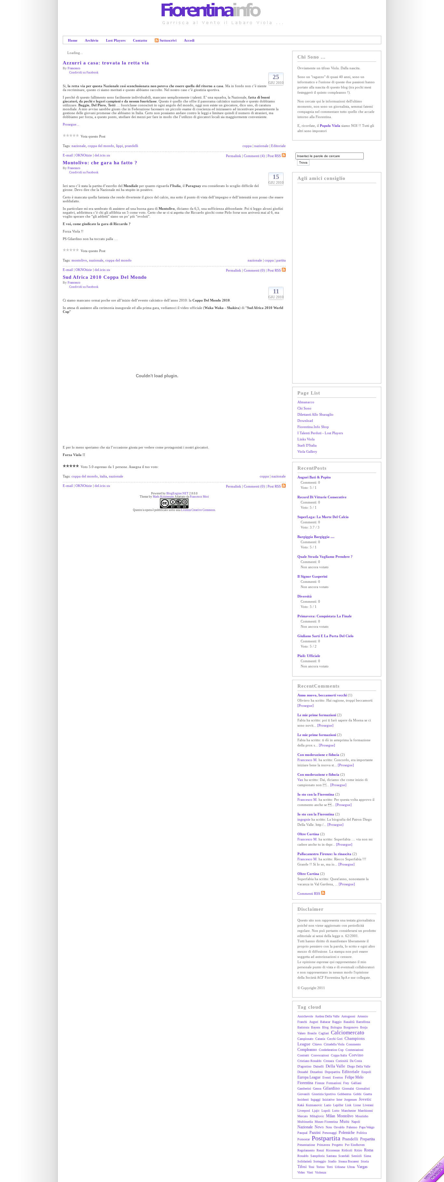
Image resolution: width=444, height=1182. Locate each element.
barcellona (363, 1022)
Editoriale (278, 146)
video (301, 1172)
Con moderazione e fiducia (318, 755)
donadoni (316, 1072)
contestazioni (354, 1050)
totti (330, 1167)
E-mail (68, 155)
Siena (367, 1156)
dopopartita (332, 1072)
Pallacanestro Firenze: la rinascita (324, 854)
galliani (356, 1083)
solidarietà (304, 1161)
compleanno (307, 1049)
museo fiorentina (326, 1121)
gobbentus (344, 1094)
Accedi (189, 40)
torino (320, 1167)
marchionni (365, 1110)
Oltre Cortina (308, 834)
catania (320, 1039)
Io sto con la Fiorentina (315, 794)
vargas (362, 1166)
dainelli (318, 1066)
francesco (74, 68)
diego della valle (358, 1066)
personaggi (329, 1133)
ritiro (358, 1150)
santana (331, 1156)
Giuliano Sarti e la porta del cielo (325, 636)
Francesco (74, 282)
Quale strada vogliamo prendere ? (325, 556)
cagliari (324, 1033)
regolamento (306, 1150)
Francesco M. (307, 760)
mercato (302, 1116)
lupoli (325, 1110)
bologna (336, 1027)
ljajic (316, 1110)
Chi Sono (304, 408)
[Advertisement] (323, 282)
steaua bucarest (348, 1161)
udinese (340, 1167)
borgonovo (351, 1027)
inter (339, 1099)
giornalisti (363, 1088)
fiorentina (305, 1083)
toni (311, 1167)
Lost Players (115, 40)
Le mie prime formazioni (316, 715)
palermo (351, 1127)
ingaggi (315, 1099)
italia (103, 476)
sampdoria (317, 1156)
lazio (327, 1105)
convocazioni (320, 1055)
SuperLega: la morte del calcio (323, 517)
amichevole (305, 1016)
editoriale (350, 1071)
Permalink (233, 156)
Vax (300, 780)
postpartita (326, 1138)
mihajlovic (317, 1116)
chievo (317, 1044)
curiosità (342, 1061)
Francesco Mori (199, 496)
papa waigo (366, 1127)
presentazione (306, 1145)
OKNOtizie (83, 155)
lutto (335, 1110)
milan (330, 1116)
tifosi (302, 1166)
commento (353, 1044)
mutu (344, 1121)
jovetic (365, 1099)
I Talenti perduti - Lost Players (320, 433)
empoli (366, 1072)
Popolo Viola (330, 126)
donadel (302, 1072)
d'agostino (304, 1066)
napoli (355, 1121)
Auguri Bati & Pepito (314, 477)
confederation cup (331, 1050)
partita (281, 260)
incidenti (303, 1099)
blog (325, 1027)
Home (72, 40)
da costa (356, 1061)
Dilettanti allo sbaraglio (315, 414)
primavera (323, 1145)
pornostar (303, 1139)
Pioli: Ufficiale (308, 656)
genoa (317, 1088)
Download (305, 421)
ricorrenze (333, 1150)
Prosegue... (71, 124)
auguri (313, 1022)
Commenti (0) (254, 270)
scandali (343, 1156)
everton (338, 1077)
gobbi (357, 1094)
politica (362, 1133)
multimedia (305, 1121)
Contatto (140, 40)
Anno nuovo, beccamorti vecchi (322, 695)
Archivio (91, 40)
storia (365, 1161)
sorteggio (319, 1161)
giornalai (348, 1088)
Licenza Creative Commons (198, 510)
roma (368, 1150)
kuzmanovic (314, 1105)
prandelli (131, 146)
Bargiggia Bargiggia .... (315, 537)
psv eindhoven (355, 1145)
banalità (349, 1022)
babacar (325, 1022)
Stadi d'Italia (307, 445)
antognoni (348, 1016)
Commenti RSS (309, 893)
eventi (326, 1077)
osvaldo (339, 1127)
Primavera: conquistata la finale (324, 616)
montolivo (79, 260)
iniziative (328, 1099)
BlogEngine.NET (177, 493)
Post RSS (274, 156)
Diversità (304, 596)
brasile (312, 1033)
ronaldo (302, 1156)
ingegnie (303, 819)
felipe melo (354, 1077)
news (319, 1127)
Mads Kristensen (163, 496)
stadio (332, 1161)
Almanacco (305, 402)
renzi (320, 1150)
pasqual (302, 1133)
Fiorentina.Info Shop (313, 427)
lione (357, 1105)
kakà (300, 1105)
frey (346, 1083)
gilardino (331, 1088)
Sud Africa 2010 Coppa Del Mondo (105, 277)
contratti (303, 1055)
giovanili (303, 1094)
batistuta (303, 1027)
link (348, 1105)
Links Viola (306, 439)
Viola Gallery (307, 451)
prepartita (367, 1139)
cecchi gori (335, 1039)
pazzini (314, 1132)
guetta (367, 1094)
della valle (335, 1066)
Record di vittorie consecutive (321, 497)
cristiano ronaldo (309, 1061)
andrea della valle (327, 1016)
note (329, 1127)
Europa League (308, 1077)
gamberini (304, 1088)
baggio (337, 1022)
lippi (119, 146)
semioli (356, 1156)
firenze (319, 1083)
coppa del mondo (101, 146)
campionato (305, 1039)
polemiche (347, 1132)
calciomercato (347, 1032)
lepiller (338, 1105)
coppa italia (339, 1055)
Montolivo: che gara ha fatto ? (100, 162)
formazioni (333, 1083)
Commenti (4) (254, 156)
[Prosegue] (305, 705)
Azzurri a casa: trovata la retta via (106, 62)
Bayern (315, 1027)
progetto (337, 1145)
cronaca (328, 1061)
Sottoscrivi (168, 40)
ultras (351, 1167)
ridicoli (347, 1150)
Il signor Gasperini (312, 576)
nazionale (79, 146)
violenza (320, 1172)
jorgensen (350, 1099)
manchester (348, 1110)
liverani (368, 1105)
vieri (310, 1172)
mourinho (361, 1116)
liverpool (303, 1110)
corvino (356, 1055)
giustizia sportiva (323, 1094)
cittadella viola (334, 1044)
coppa (247, 146)
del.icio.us (102, 155)
